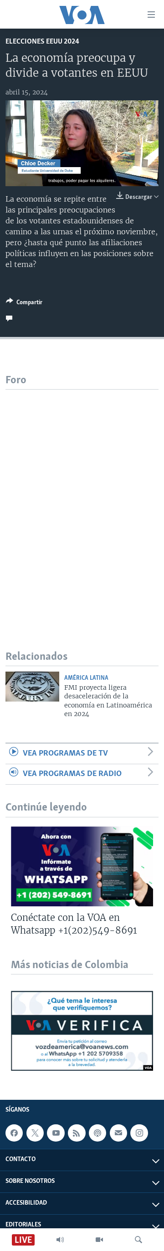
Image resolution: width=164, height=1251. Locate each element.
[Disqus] (82, 503)
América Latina (86, 678)
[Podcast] (97, 1133)
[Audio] (60, 1239)
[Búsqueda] (138, 1239)
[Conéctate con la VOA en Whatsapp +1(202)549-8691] (82, 866)
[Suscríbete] (118, 1133)
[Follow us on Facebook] (14, 1133)
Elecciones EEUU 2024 (42, 41)
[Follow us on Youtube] (55, 1133)
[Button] (24, 303)
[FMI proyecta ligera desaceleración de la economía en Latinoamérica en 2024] (32, 687)
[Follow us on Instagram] (139, 1133)
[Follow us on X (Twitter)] (35, 1133)
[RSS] (76, 1133)
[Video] (99, 1239)
